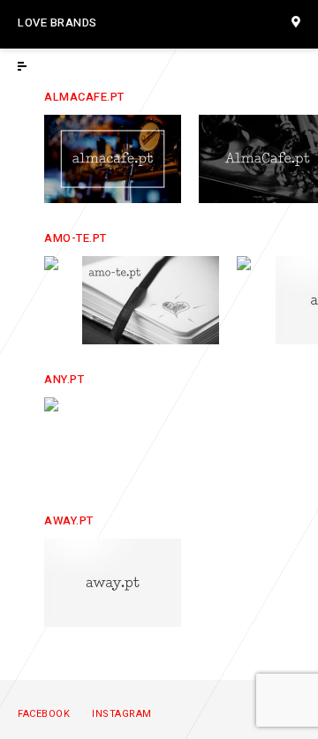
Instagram (122, 713)
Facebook (44, 713)
